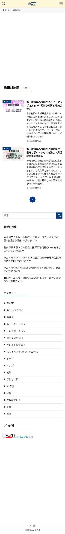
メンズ (10, 365)
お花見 (10, 317)
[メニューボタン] (61, 4)
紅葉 (9, 407)
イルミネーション (16, 331)
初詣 (9, 372)
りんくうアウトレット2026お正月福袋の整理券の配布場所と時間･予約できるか (32, 259)
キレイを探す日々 (16, 345)
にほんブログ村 (24, 437)
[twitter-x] (30, 526)
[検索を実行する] (59, 215)
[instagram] (34, 526)
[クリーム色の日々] (32, 4)
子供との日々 (14, 379)
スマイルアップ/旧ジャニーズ (22, 352)
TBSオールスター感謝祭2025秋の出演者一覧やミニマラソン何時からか (32, 279)
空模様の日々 (14, 400)
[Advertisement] (32, 46)
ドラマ (10, 358)
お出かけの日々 (15, 310)
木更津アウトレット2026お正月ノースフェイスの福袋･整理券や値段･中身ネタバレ (31, 239)
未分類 (10, 386)
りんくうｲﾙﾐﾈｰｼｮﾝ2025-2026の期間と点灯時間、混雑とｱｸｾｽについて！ (32, 269)
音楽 (9, 414)
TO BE (10, 303)
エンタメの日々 (15, 338)
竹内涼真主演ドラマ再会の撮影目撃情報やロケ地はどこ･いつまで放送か (32, 249)
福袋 (9, 393)
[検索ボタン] (4, 4)
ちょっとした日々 (16, 324)
